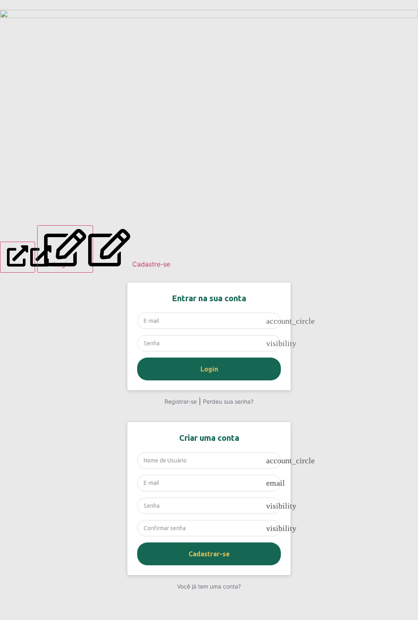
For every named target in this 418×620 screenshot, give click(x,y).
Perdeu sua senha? (228, 401)
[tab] (17, 257)
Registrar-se (181, 401)
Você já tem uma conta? (209, 586)
